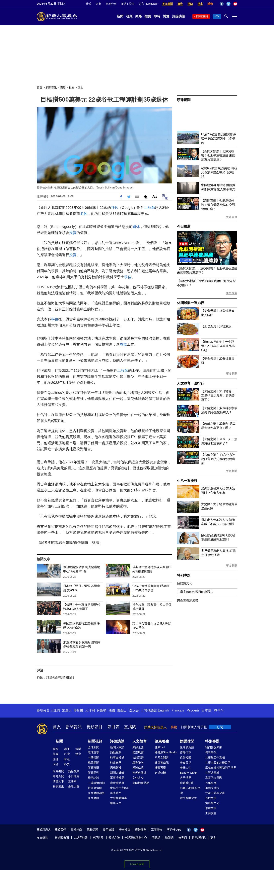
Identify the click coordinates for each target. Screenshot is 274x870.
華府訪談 (93, 777)
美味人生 (185, 767)
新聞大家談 (117, 747)
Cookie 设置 (137, 864)
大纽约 (55, 710)
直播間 (130, 727)
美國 (55, 754)
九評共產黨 (212, 772)
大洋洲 (90, 710)
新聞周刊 (93, 772)
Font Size (154, 196)
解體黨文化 (184, 583)
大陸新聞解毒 (118, 798)
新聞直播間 (202, 16)
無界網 (182, 837)
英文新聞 (167, 3)
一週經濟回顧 (96, 783)
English (163, 710)
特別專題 (184, 575)
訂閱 (220, 727)
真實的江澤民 (213, 777)
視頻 (129, 16)
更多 (213, 837)
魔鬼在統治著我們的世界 (220, 767)
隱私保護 (92, 829)
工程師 (149, 208)
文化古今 (138, 777)
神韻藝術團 (62, 837)
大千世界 (185, 777)
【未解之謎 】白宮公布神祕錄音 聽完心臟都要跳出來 (218, 459)
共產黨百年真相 (215, 757)
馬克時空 (115, 793)
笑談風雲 (138, 752)
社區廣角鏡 (95, 788)
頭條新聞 (184, 100)
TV (217, 16)
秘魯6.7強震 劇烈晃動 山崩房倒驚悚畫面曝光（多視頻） (219, 172)
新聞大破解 (117, 772)
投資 (72, 233)
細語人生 (115, 803)
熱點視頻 (73, 771)
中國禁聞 (93, 757)
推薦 (148, 16)
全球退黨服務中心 (136, 837)
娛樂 (78, 749)
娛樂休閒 (187, 741)
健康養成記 (162, 762)
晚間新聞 (93, 762)
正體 (123, 3)
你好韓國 (185, 757)
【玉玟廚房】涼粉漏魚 (216, 326)
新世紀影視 (199, 837)
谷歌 (114, 208)
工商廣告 (210, 813)
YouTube (235, 4)
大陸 (55, 764)
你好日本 (185, 752)
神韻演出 (58, 786)
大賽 (98, 3)
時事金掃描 (117, 757)
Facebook (222, 4)
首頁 (39, 87)
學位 (127, 277)
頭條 (138, 16)
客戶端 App (174, 829)
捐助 (190, 3)
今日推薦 (184, 226)
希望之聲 (114, 837)
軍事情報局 (117, 777)
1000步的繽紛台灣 (190, 790)
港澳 (67, 749)
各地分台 (111, 3)
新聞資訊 (51, 87)
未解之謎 (138, 747)
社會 (71, 87)
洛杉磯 (78, 710)
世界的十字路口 (120, 788)
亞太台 (134, 710)
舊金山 (122, 710)
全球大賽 (73, 786)
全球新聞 (93, 747)
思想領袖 (115, 767)
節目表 (113, 727)
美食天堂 (185, 762)
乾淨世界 (98, 837)
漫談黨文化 (212, 803)
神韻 (88, 3)
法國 (112, 710)
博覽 (166, 16)
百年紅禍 (210, 783)
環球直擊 (93, 752)
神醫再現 (160, 767)
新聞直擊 (93, 767)
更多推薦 (231, 293)
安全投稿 (124, 829)
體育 (78, 754)
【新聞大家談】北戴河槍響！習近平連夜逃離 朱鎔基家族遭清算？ (218, 155)
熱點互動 (115, 752)
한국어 (219, 710)
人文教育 (139, 741)
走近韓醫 (160, 772)
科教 (67, 764)
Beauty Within (188, 772)
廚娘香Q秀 (186, 783)
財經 (67, 759)
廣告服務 (140, 829)
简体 (131, 3)
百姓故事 (210, 798)
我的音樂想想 (188, 798)
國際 (63, 87)
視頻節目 (94, 727)
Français (178, 710)
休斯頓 (102, 710)
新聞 (120, 16)
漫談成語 (138, 767)
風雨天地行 (212, 788)
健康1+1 (160, 747)
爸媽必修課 (139, 772)
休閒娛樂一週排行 (190, 303)
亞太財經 (93, 798)
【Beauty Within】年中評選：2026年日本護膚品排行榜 (218, 346)
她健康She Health (166, 752)
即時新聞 (58, 776)
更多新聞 (231, 373)
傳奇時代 (210, 752)
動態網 (169, 837)
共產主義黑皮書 (187, 600)
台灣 (67, 754)
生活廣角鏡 (187, 747)
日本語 (206, 710)
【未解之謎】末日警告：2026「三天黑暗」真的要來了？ (218, 395)
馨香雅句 (138, 762)
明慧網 (156, 837)
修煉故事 (210, 808)
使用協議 (108, 829)
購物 (210, 3)
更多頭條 (231, 216)
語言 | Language (148, 3)
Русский (193, 710)
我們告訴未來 (213, 747)
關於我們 (60, 829)
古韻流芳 (138, 757)
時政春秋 (115, 762)
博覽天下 (58, 781)
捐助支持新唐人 (155, 727)
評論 (55, 759)
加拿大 (67, 710)
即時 (157, 16)
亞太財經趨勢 (96, 793)
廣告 (180, 3)
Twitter (228, 4)
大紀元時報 (81, 837)
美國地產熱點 (140, 783)
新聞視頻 (95, 741)
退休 (83, 214)
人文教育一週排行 (190, 383)
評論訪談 (178, 16)
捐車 (200, 3)
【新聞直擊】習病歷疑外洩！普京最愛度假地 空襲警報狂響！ (218, 205)
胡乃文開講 (162, 757)
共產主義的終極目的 (217, 762)
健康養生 (162, 741)
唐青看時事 (117, 783)
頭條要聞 (58, 771)
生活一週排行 (187, 481)
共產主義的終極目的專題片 (195, 591)
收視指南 (76, 829)
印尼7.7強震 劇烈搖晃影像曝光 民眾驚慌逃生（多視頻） (218, 138)
